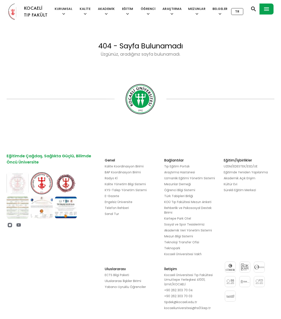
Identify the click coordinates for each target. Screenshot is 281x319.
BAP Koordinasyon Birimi (123, 172)
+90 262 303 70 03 (178, 296)
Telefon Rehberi (117, 208)
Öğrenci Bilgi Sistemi (179, 190)
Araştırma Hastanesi (179, 172)
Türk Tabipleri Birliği (178, 196)
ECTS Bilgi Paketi (117, 275)
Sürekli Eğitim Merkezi (240, 190)
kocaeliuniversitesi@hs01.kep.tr (187, 308)
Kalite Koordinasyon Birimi (124, 166)
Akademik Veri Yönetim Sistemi (188, 230)
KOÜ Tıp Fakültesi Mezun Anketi (187, 202)
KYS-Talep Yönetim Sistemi (126, 190)
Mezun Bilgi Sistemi (178, 236)
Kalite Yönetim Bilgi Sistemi (125, 184)
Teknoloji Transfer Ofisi (181, 242)
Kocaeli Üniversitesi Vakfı (183, 254)
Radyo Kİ (111, 178)
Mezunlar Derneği (177, 184)
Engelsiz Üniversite (118, 202)
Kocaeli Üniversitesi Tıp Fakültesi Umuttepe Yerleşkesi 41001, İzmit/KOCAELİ (188, 279)
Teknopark (172, 248)
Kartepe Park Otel (177, 218)
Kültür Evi (230, 184)
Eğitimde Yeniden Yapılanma (246, 172)
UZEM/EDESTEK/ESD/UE (241, 166)
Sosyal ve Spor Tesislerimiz (184, 224)
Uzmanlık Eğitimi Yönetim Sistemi (189, 178)
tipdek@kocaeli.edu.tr (180, 302)
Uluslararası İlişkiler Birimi (123, 281)
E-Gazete (112, 196)
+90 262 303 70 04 (178, 290)
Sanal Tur (112, 214)
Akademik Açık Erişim (239, 178)
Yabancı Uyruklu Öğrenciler (125, 287)
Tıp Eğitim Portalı (176, 166)
